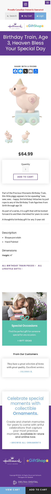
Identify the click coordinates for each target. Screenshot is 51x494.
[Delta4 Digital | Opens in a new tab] (25, 483)
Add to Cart (38, 489)
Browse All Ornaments (26, 442)
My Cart (28, 16)
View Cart (13, 489)
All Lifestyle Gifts (22, 267)
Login (41, 16)
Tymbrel (30, 477)
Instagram (25, 4)
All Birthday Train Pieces (18, 265)
